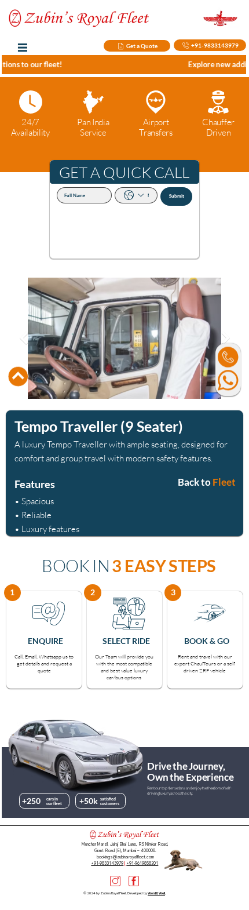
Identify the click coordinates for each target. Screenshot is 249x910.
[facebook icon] (134, 881)
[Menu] (22, 48)
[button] (12, 592)
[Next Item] (225, 338)
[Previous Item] (23, 338)
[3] (115, 881)
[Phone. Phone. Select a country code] (133, 195)
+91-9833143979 (107, 863)
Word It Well (156, 893)
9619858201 (146, 863)
